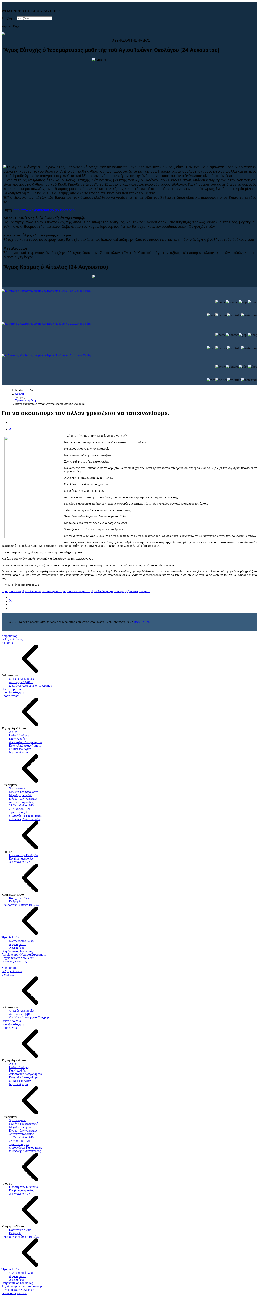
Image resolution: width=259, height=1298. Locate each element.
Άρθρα (13, 731)
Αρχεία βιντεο (17, 944)
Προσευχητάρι (10, 695)
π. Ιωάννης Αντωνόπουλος (25, 819)
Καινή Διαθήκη (18, 738)
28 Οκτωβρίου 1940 (21, 805)
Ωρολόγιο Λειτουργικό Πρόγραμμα (30, 685)
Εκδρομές (15, 901)
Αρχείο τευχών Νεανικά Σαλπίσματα (24, 954)
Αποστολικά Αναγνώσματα (25, 742)
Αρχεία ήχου (16, 947)
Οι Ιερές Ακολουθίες (21, 678)
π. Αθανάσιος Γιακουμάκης (25, 815)
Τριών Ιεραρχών (19, 812)
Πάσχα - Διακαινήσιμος (23, 798)
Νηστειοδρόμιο (18, 752)
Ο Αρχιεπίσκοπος (12, 639)
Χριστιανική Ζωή (19, 862)
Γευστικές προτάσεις (14, 961)
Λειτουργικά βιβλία (21, 682)
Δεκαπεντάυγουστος (21, 802)
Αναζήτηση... (9, 18)
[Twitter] (10, 429)
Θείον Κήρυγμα (11, 689)
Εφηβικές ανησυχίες (21, 858)
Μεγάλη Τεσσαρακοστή (23, 791)
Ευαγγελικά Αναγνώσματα (25, 745)
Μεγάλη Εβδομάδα (20, 795)
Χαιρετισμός (9, 636)
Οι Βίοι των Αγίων (20, 749)
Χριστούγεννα (17, 788)
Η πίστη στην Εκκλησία (23, 855)
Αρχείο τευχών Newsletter (17, 958)
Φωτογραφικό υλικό (21, 940)
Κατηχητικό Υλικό (20, 898)
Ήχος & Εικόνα (11, 937)
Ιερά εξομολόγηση (13, 692)
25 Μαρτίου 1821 (19, 808)
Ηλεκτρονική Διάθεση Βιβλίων (20, 904)
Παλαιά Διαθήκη (19, 735)
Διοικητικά (8, 642)
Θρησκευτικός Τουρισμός (17, 951)
